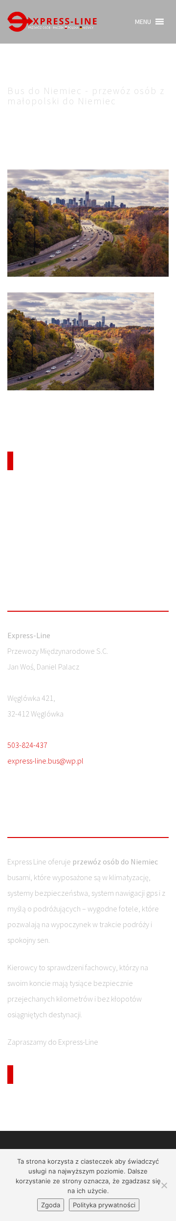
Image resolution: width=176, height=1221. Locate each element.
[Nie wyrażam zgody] (164, 1185)
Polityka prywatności (104, 1205)
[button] (143, 21)
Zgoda (50, 1205)
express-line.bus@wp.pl (45, 761)
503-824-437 (27, 745)
